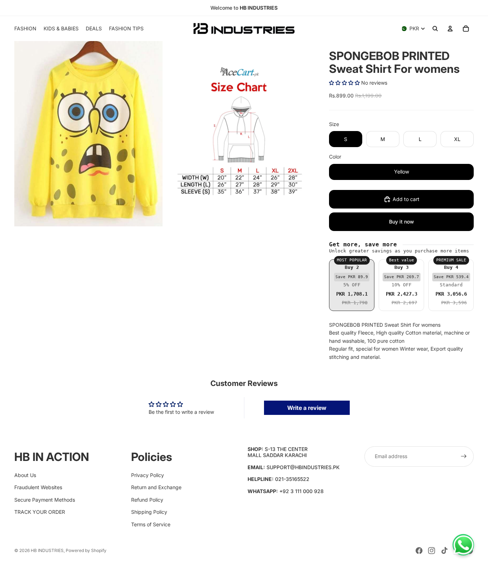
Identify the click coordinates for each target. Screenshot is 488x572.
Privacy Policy (147, 475)
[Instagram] (431, 550)
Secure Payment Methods (44, 500)
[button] (344, 83)
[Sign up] (463, 456)
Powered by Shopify (86, 550)
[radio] (351, 285)
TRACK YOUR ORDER (39, 512)
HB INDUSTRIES (47, 550)
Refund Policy (147, 500)
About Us (25, 475)
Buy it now (401, 222)
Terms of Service (150, 524)
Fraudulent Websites (38, 487)
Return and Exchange (156, 487)
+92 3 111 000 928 (301, 491)
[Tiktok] (444, 550)
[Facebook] (419, 550)
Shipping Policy (149, 512)
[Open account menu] (450, 28)
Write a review (307, 407)
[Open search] (435, 28)
